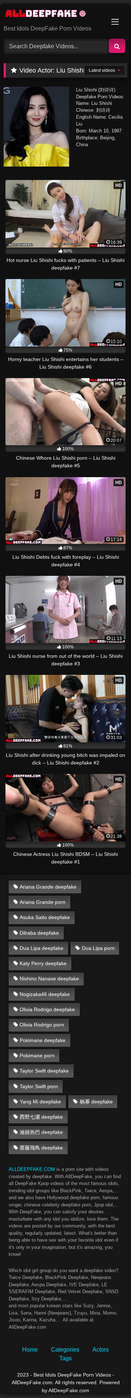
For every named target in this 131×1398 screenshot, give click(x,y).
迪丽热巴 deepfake (41, 1132)
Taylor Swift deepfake (44, 1071)
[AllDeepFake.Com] (54, 14)
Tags (65, 1358)
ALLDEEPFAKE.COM (32, 1169)
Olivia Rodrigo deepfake (47, 1009)
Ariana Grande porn (43, 902)
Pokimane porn (37, 1055)
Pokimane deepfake (43, 1040)
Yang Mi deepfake (40, 1101)
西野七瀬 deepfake (41, 1117)
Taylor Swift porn (39, 1086)
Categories (65, 1349)
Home (30, 1349)
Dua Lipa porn (98, 948)
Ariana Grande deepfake (48, 887)
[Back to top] (108, 1376)
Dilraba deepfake (39, 933)
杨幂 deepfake (96, 1101)
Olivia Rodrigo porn (42, 1025)
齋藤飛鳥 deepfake (41, 1148)
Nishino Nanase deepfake (49, 978)
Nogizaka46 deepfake (45, 994)
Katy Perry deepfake (43, 963)
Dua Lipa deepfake (41, 948)
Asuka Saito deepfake (45, 917)
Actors (100, 1349)
